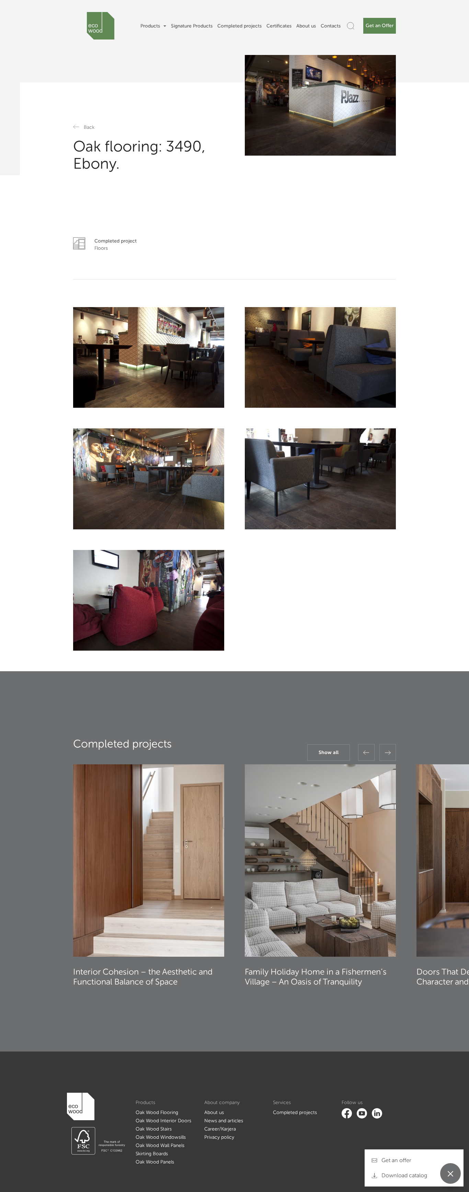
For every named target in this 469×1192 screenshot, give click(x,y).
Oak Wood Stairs (154, 1129)
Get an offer (395, 1160)
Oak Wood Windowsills (161, 1137)
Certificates (278, 26)
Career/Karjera (220, 1129)
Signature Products (192, 26)
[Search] (350, 26)
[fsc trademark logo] (96, 1141)
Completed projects (239, 26)
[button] (366, 752)
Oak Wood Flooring (157, 1112)
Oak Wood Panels (155, 1162)
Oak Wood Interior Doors (163, 1121)
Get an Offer (379, 26)
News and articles (223, 1121)
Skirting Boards (152, 1154)
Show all (329, 752)
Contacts (331, 26)
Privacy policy (219, 1137)
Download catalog (403, 1175)
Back (89, 127)
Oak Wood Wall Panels (160, 1145)
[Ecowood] (100, 26)
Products (150, 26)
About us (306, 26)
